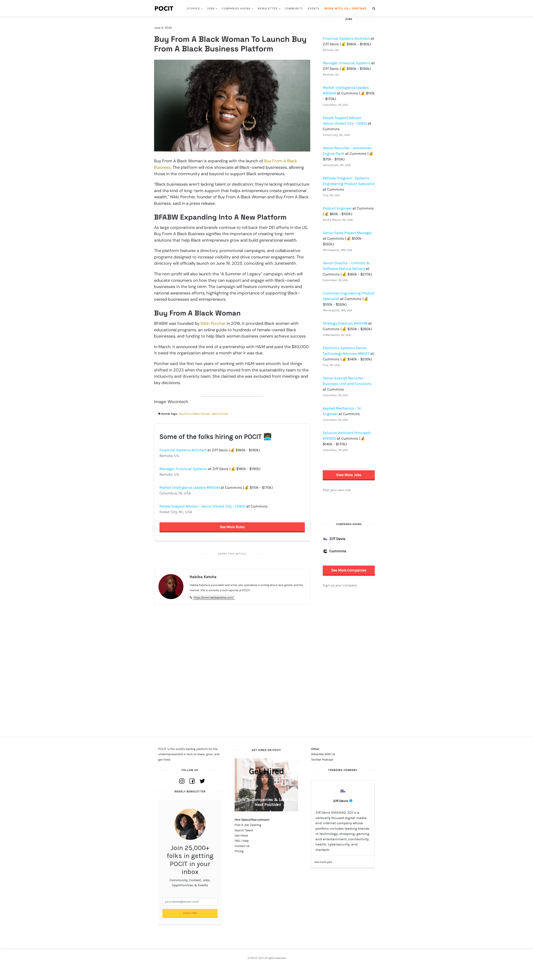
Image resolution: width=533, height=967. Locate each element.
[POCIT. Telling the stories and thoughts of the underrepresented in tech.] (164, 8)
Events (313, 8)
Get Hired (241, 835)
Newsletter (268, 8)
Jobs (211, 8)
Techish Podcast (322, 759)
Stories (193, 8)
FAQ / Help (242, 841)
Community (294, 8)
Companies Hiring (236, 8)
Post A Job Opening (248, 825)
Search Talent (244, 830)
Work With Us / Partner (345, 8)
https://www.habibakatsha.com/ (214, 597)
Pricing (239, 851)
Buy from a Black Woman (194, 414)
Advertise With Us (323, 754)
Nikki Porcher (212, 323)
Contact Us (242, 846)
